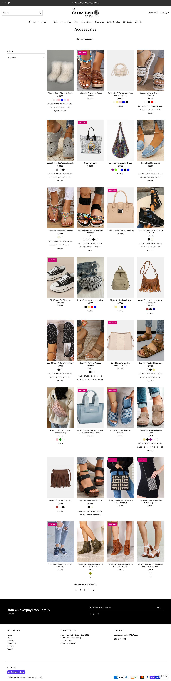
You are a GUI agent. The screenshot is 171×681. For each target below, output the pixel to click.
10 (150, 577)
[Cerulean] (87, 239)
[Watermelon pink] (58, 100)
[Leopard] (97, 239)
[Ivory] (114, 102)
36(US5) (50, 104)
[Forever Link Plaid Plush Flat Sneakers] (60, 541)
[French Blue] (95, 307)
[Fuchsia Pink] (68, 100)
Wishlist (138, 22)
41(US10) (59, 107)
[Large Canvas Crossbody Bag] (120, 140)
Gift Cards (127, 22)
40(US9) (52, 107)
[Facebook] (2, 3)
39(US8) (69, 104)
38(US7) (63, 104)
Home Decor (86, 22)
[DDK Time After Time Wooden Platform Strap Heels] (150, 541)
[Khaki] (117, 102)
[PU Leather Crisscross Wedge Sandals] (90, 70)
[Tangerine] (63, 439)
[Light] (150, 170)
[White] (52, 100)
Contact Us (11, 643)
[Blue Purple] (112, 170)
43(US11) (56, 111)
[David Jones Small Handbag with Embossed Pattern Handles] (90, 407)
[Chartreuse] (116, 170)
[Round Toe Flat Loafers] (150, 140)
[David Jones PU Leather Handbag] (120, 207)
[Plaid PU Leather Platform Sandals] (120, 407)
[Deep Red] (152, 102)
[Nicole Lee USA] (90, 140)
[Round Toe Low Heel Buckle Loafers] (150, 407)
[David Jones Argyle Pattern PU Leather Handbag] (120, 477)
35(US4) (141, 443)
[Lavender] (65, 100)
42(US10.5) (66, 107)
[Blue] (122, 170)
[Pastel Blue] (62, 100)
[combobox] (19, 12)
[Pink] (120, 102)
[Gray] (57, 170)
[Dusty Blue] (125, 307)
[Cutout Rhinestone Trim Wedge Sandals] (150, 207)
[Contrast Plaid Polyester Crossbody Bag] (60, 407)
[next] (93, 590)
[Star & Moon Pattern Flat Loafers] (60, 340)
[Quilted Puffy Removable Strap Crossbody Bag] (120, 70)
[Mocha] (147, 370)
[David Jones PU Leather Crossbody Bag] (120, 340)
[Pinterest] (5, 3)
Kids (55, 22)
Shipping (10, 646)
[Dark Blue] (128, 170)
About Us (10, 640)
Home (79, 39)
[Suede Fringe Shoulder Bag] (60, 477)
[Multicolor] (119, 170)
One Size (120, 106)
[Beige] (58, 237)
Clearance (99, 22)
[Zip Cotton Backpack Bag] (120, 277)
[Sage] (154, 439)
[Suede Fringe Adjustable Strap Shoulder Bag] (150, 277)
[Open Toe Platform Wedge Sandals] (90, 340)
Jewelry (45, 22)
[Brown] (57, 507)
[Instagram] (8, 3)
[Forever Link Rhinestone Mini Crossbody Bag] (150, 477)
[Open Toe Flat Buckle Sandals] (150, 340)
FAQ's (9, 638)
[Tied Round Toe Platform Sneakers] (60, 277)
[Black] (127, 102)
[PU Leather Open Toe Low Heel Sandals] (90, 207)
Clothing (32, 22)
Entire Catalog (113, 22)
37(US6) (56, 104)
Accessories (65, 22)
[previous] (76, 590)
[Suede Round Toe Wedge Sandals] (60, 140)
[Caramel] (157, 439)
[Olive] (90, 573)
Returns (10, 649)
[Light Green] (60, 439)
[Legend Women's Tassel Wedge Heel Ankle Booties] (90, 541)
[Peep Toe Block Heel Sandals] (90, 477)
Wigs (76, 22)
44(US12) (63, 111)
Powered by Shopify (35, 677)
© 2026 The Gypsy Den (16, 677)
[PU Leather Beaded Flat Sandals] (60, 207)
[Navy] (154, 309)
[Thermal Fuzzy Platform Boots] (60, 70)
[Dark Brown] (147, 309)
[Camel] (155, 102)
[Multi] (55, 100)
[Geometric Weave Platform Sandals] (150, 70)
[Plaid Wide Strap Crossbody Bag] (90, 277)
